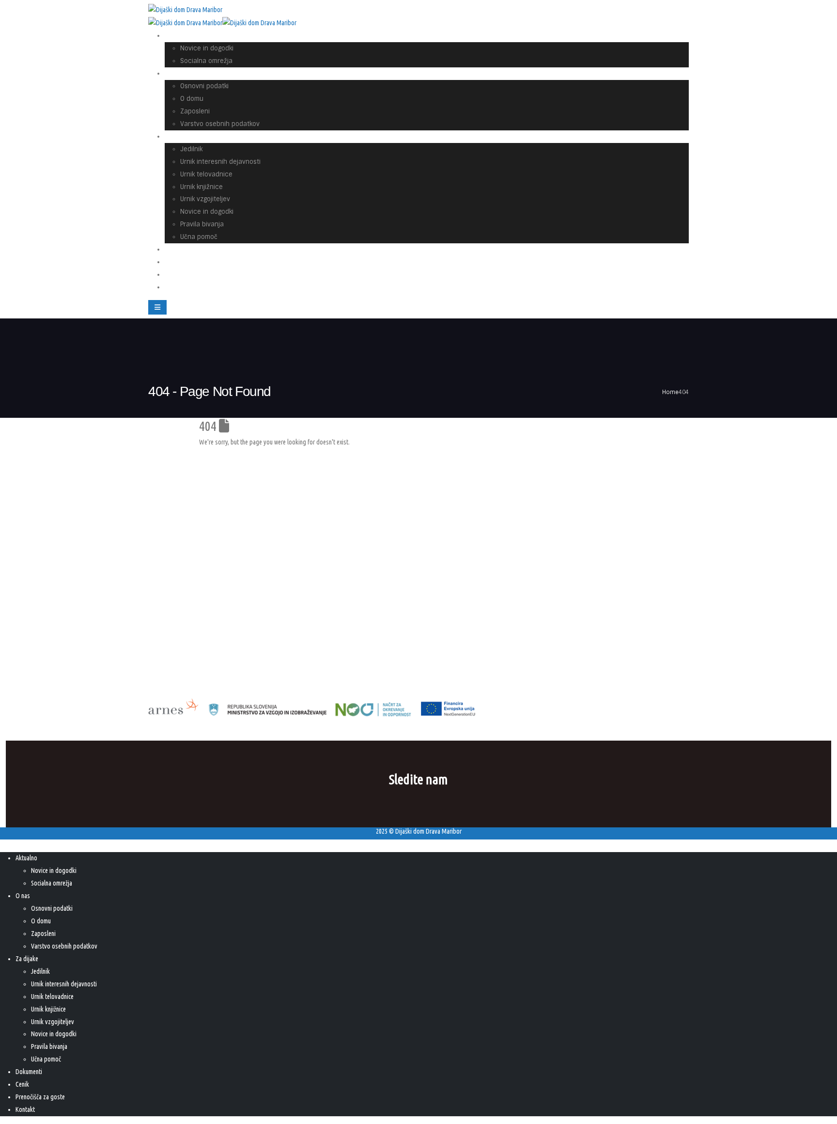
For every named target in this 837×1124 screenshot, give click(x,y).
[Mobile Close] (6, 845)
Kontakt (183, 287)
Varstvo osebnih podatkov (220, 124)
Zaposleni (195, 111)
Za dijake (185, 136)
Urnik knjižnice (201, 187)
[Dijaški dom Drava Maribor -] (185, 10)
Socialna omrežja (206, 61)
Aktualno (184, 36)
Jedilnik (191, 149)
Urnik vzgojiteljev (205, 199)
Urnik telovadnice (206, 174)
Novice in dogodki (206, 48)
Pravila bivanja (202, 224)
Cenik (22, 1084)
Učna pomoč (46, 1059)
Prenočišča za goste (201, 274)
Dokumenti (29, 1072)
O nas (179, 73)
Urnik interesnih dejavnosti (220, 162)
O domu (191, 99)
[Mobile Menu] (157, 307)
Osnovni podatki (204, 86)
